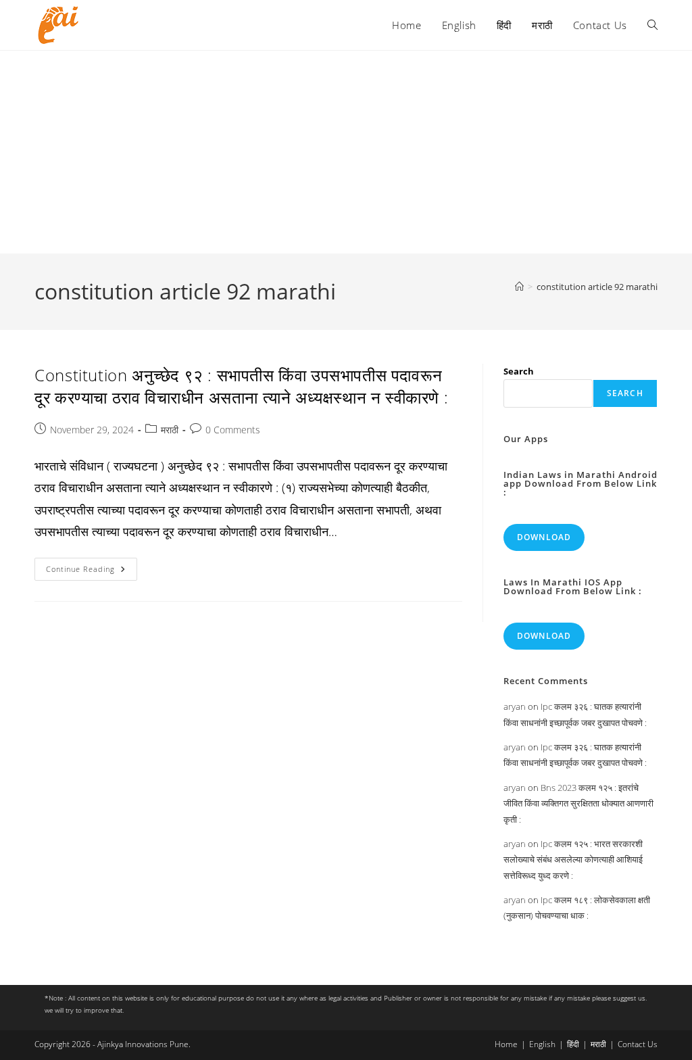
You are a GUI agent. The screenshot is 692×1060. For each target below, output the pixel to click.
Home (506, 1044)
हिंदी (573, 1044)
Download (544, 537)
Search (518, 371)
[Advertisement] (346, 152)
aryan (514, 706)
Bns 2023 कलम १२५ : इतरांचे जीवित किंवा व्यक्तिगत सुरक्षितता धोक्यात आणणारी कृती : (578, 803)
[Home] (519, 287)
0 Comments (232, 429)
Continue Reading (91, 571)
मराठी (169, 429)
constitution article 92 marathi (597, 287)
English (542, 1044)
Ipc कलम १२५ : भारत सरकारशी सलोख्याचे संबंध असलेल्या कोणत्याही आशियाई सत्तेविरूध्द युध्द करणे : (573, 860)
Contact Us (638, 1044)
